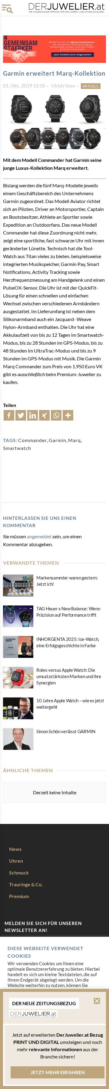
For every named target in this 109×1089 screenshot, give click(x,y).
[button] (97, 1001)
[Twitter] (20, 415)
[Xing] (44, 415)
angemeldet (39, 536)
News (15, 849)
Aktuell (91, 86)
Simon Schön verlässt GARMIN (65, 731)
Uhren (16, 861)
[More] (68, 415)
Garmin (57, 440)
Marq (74, 440)
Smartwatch (17, 448)
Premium (19, 896)
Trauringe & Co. (26, 884)
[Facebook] (9, 415)
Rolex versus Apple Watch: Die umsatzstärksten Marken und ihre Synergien (68, 676)
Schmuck (19, 872)
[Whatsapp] (56, 415)
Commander (32, 440)
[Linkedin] (32, 415)
